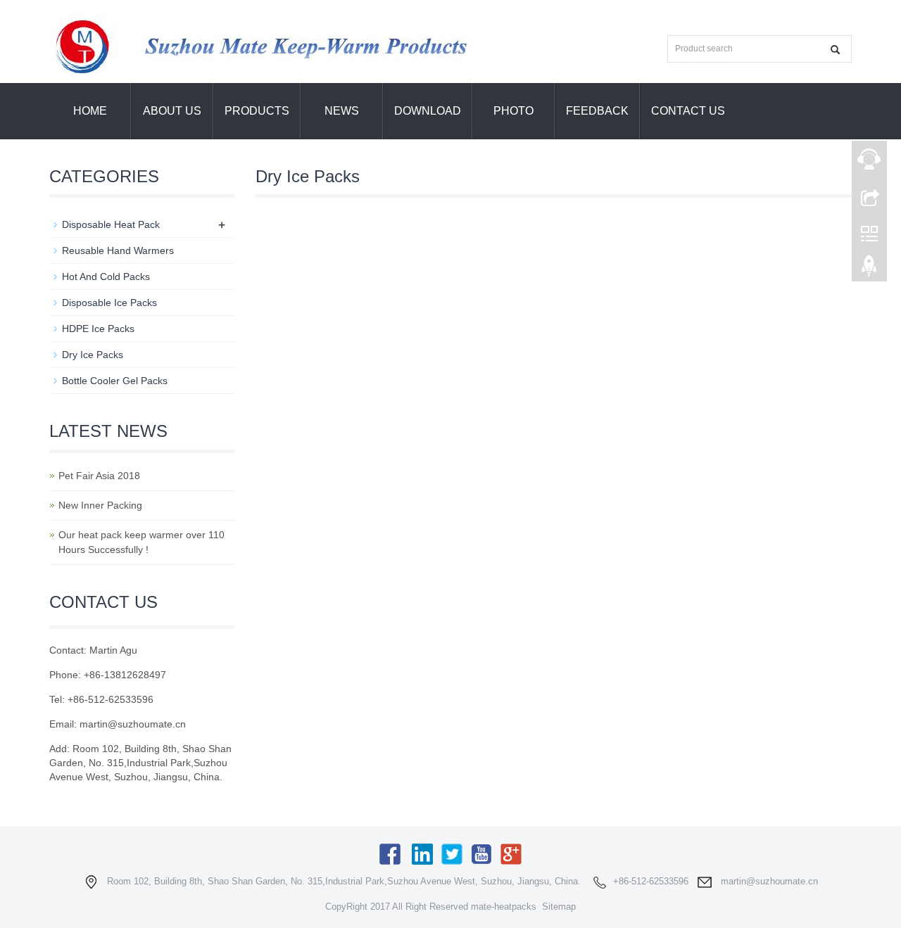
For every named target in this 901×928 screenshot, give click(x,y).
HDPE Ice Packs (98, 328)
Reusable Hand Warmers (118, 250)
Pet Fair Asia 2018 (99, 475)
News (342, 111)
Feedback (597, 111)
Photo (513, 111)
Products (257, 111)
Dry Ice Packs (92, 354)
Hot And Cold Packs (106, 276)
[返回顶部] (869, 269)
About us (172, 111)
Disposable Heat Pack (111, 224)
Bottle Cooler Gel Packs (115, 380)
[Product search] (835, 50)
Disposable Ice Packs (109, 302)
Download (427, 111)
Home (90, 111)
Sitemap (559, 906)
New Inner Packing (100, 505)
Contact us (688, 111)
